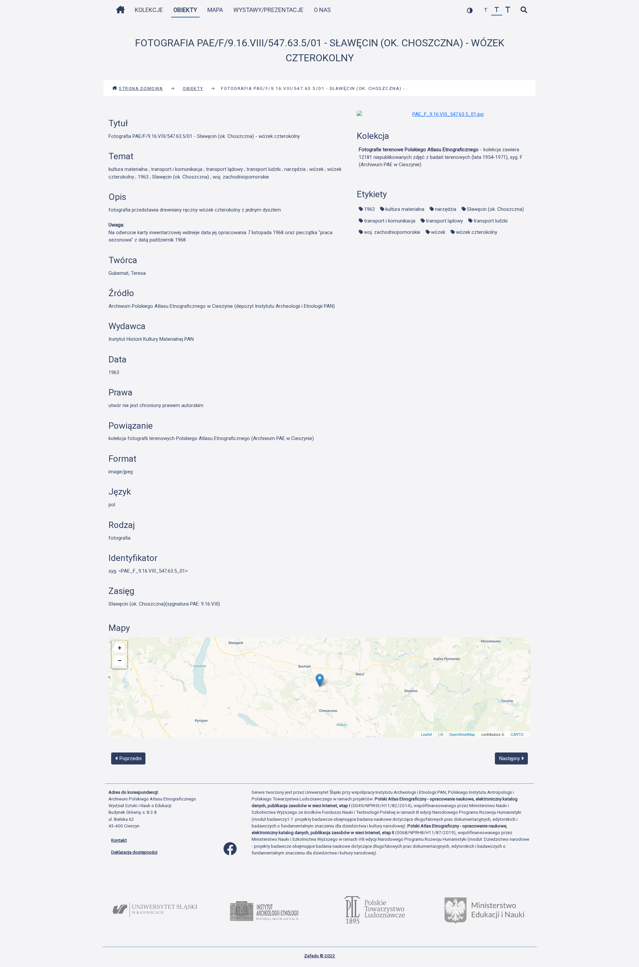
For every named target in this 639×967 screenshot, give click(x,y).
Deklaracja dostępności (134, 852)
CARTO (517, 734)
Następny (510, 758)
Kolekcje (149, 9)
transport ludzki (491, 221)
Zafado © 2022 (319, 955)
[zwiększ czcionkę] (507, 10)
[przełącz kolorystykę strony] (469, 10)
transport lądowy (444, 221)
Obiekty (185, 9)
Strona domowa (141, 88)
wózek (438, 232)
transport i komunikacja (389, 221)
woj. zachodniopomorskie (392, 232)
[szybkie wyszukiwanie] (523, 10)
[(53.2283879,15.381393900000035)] (320, 680)
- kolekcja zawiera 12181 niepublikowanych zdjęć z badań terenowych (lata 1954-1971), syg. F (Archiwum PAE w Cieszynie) (441, 157)
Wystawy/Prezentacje (268, 9)
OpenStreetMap (462, 734)
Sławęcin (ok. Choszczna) (495, 209)
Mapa (215, 9)
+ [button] (119, 647)
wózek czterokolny (476, 232)
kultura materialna (404, 209)
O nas (322, 9)
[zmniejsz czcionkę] (485, 10)
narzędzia (445, 209)
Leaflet (426, 734)
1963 (369, 209)
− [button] (119, 660)
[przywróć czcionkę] (496, 10)
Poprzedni (129, 758)
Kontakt (119, 840)
